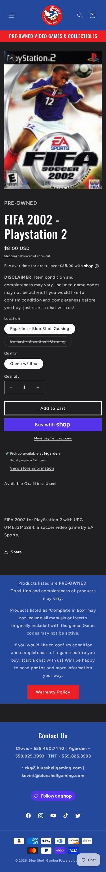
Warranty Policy (53, 692)
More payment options (53, 438)
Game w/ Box (23, 363)
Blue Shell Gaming (43, 860)
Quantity (12, 376)
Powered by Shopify (75, 860)
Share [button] (16, 552)
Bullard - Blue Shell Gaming (41, 343)
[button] (11, 15)
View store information (32, 468)
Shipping (10, 256)
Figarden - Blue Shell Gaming (39, 328)
